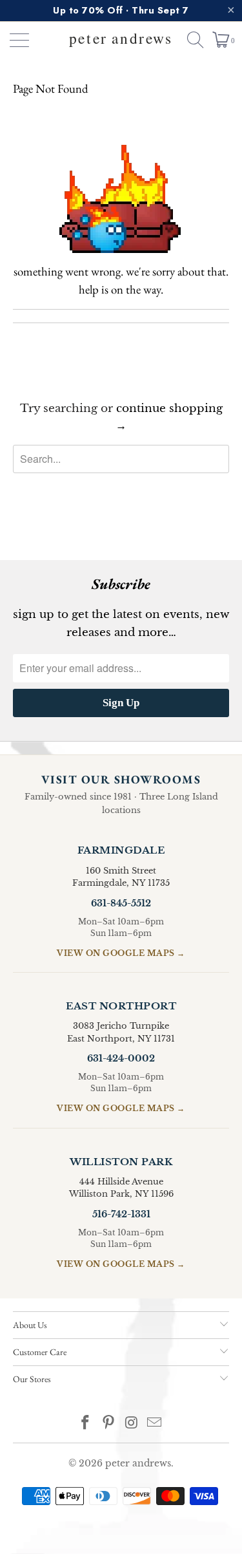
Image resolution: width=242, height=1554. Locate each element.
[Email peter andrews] (155, 1424)
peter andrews (138, 1463)
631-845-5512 (121, 903)
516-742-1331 (121, 1214)
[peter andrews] (121, 40)
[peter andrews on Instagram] (132, 1424)
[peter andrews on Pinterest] (109, 1424)
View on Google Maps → (121, 953)
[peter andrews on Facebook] (86, 1424)
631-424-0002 (121, 1058)
